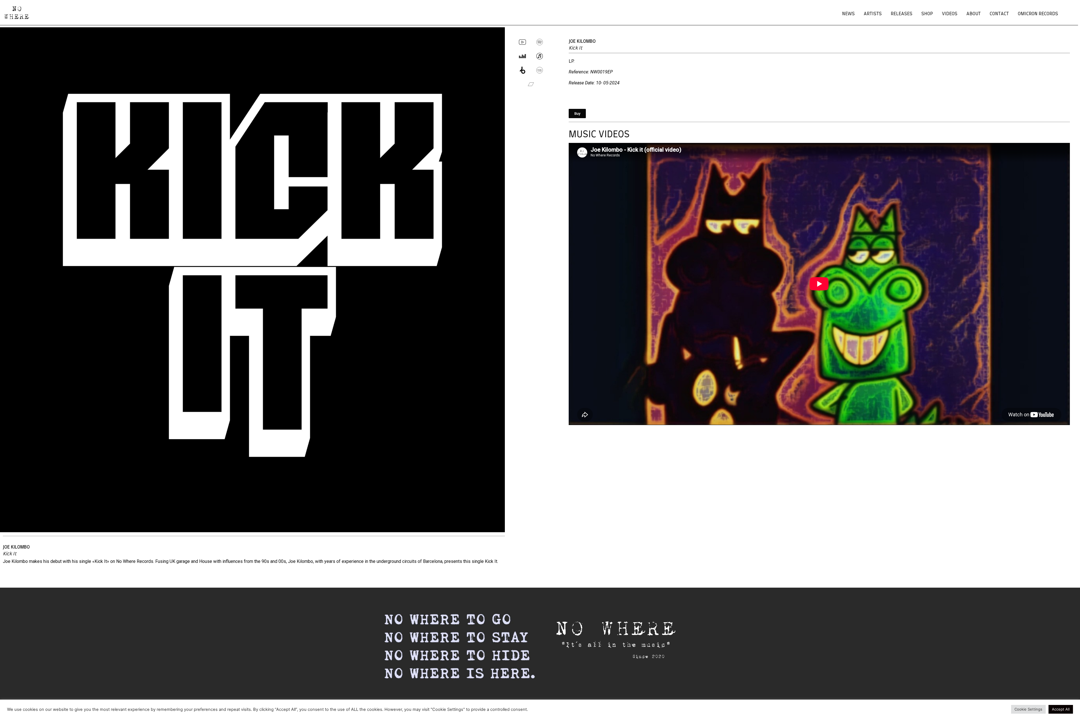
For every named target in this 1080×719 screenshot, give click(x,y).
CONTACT (999, 14)
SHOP (927, 14)
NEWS (848, 14)
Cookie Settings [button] (1028, 709)
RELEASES (901, 14)
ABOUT (973, 14)
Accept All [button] (1061, 709)
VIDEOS (949, 14)
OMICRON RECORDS (1038, 14)
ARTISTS (873, 14)
